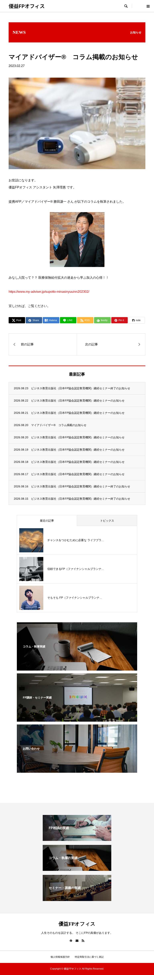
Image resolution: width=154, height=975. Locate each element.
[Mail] (77, 940)
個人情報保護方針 (60, 956)
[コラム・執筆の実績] (77, 869)
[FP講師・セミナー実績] (77, 719)
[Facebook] (71, 940)
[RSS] (83, 940)
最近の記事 (47, 520)
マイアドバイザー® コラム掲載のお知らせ (58, 425)
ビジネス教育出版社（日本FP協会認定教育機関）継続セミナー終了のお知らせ (80, 388)
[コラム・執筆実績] (77, 668)
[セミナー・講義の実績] (77, 899)
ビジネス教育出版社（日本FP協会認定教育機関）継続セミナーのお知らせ (78, 400)
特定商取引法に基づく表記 (89, 956)
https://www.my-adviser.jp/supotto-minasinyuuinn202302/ (49, 291)
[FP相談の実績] (77, 839)
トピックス (107, 520)
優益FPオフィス (27, 5)
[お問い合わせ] (77, 770)
